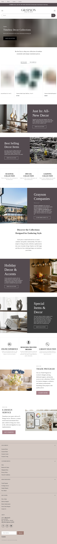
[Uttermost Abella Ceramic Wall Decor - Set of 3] (28, 78)
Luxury (20, 1)
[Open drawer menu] (2, 10)
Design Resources (5, 479)
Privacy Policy (4, 472)
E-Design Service (5, 485)
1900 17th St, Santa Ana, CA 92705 (7, 522)
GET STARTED (9, 432)
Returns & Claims (5, 467)
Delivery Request (5, 501)
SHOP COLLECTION (10, 38)
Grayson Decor (4, 449)
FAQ (2, 465)
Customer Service (5, 461)
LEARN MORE (43, 393)
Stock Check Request (5, 506)
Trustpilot (3, 536)
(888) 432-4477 (7, 517)
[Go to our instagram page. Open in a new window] (7, 525)
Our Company (4, 445)
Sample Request (4, 488)
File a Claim (4, 499)
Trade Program (4, 483)
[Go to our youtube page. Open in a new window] (11, 525)
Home (8, 1)
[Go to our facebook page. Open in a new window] (3, 525)
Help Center (4, 495)
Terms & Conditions (5, 474)
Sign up (20, 533)
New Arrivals (33, 62)
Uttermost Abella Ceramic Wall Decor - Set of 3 (24, 93)
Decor (2, 1)
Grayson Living (4, 456)
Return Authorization (5, 504)
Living (14, 1)
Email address (6, 532)
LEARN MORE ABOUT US (42, 217)
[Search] (53, 15)
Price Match (4, 490)
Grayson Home (4, 451)
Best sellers (24, 62)
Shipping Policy (4, 470)
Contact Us (3, 509)
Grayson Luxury (4, 454)
